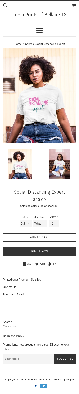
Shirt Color (39, 217)
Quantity (54, 217)
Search (7, 321)
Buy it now (39, 251)
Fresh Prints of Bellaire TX (39, 14)
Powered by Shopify (63, 379)
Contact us (9, 326)
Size (25, 217)
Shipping (25, 205)
